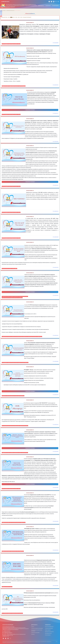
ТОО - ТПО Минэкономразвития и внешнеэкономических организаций (12, 613)
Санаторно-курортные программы (37, 628)
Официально (48, 5)
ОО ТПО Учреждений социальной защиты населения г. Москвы (11, 43)
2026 (21, 17)
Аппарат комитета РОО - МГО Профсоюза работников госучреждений (12, 297)
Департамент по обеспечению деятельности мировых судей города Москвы (13, 395)
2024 (16, 17)
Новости (32, 626)
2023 (13, 17)
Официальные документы (49, 631)
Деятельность (41, 5)
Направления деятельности (10, 10)
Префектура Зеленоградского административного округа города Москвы (12, 551)
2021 (9, 17)
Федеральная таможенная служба (7, 586)
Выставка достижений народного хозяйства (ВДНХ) (9, 268)
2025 (18, 17)
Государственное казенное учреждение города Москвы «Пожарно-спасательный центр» (15, 296)
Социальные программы (35, 632)
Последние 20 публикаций (27, 17)
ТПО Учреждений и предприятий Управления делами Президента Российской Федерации (15, 362)
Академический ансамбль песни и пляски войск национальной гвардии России (13, 522)
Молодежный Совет (48, 633)
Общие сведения (48, 630)
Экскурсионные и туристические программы (36, 630)
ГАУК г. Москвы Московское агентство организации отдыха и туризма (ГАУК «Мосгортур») (15, 425)
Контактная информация (49, 626)
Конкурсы (33, 634)
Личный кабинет (55, 5)
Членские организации (49, 628)
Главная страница (3, 10)
